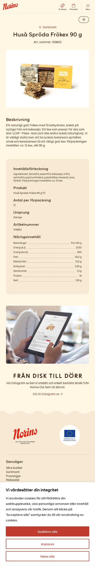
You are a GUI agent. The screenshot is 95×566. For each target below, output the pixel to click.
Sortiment (49, 27)
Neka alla (47, 556)
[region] (47, 524)
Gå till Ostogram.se (46, 394)
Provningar (13, 476)
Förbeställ (12, 480)
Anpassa (47, 543)
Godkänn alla (47, 531)
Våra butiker (14, 468)
